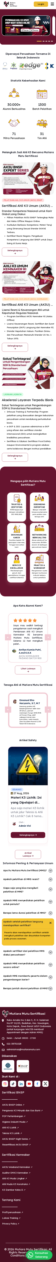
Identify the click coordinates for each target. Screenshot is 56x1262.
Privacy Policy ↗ (10, 1223)
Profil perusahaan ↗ (12, 1212)
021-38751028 (14, 1043)
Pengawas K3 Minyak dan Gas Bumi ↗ (22, 1110)
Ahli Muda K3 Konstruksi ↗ (16, 1184)
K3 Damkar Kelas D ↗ (14, 1189)
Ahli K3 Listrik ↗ (10, 1127)
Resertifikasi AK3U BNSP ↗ (16, 1144)
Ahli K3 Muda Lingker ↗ (14, 1178)
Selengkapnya (14, 250)
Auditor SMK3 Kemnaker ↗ (16, 1172)
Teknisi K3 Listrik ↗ (12, 1133)
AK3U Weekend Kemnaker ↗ (17, 1167)
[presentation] (8, 637)
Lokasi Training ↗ (11, 1218)
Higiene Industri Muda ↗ (15, 1122)
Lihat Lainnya (28, 668)
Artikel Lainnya (27, 854)
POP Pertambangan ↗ (14, 1116)
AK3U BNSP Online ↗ (13, 1104)
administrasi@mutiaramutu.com (23, 1049)
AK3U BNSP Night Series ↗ (16, 1139)
